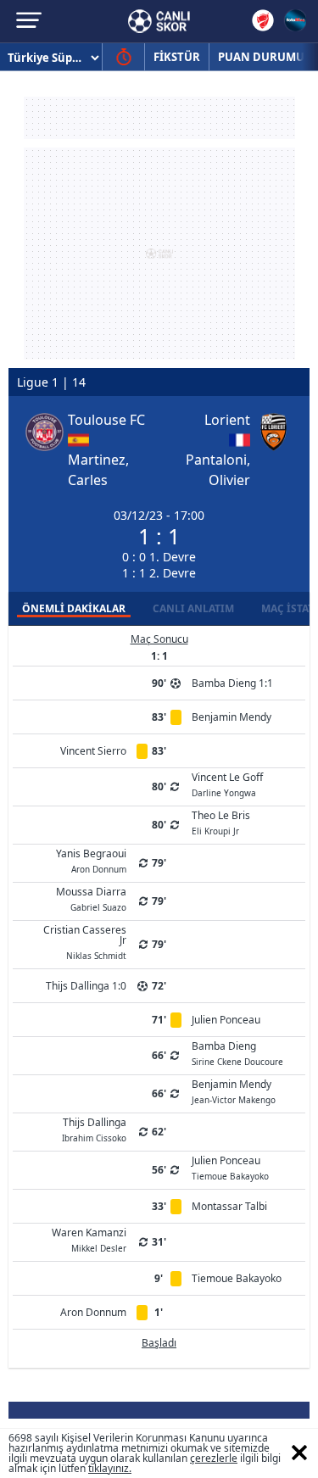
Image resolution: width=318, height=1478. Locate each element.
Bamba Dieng (237, 1052)
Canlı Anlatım (193, 608)
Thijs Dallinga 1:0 (86, 986)
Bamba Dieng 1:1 (232, 683)
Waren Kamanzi (89, 1238)
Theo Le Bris (221, 821)
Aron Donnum (93, 1312)
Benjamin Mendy (231, 717)
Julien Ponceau (226, 1019)
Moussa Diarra (91, 898)
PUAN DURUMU (261, 56)
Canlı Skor (159, 21)
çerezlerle (213, 1458)
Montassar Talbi (229, 1206)
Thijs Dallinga (94, 1128)
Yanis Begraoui (91, 859)
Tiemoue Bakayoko (237, 1278)
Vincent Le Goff (227, 783)
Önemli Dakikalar (74, 608)
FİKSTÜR (176, 56)
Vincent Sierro (93, 751)
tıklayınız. (109, 1468)
